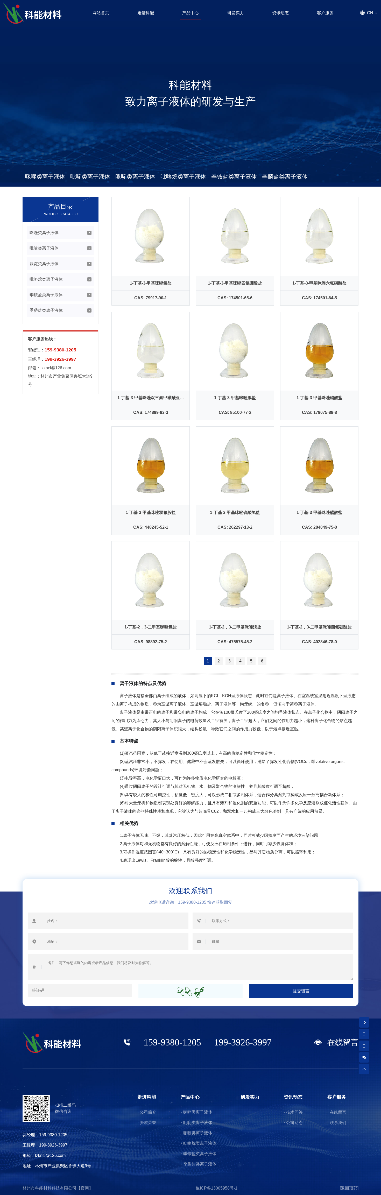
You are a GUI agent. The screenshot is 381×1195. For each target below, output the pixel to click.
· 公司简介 (146, 1112)
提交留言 (301, 991)
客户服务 (336, 1097)
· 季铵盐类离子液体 (198, 1153)
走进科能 (146, 1097)
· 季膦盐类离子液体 (198, 1164)
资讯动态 (293, 1097)
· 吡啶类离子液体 (196, 1122)
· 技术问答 (293, 1112)
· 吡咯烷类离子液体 (198, 1143)
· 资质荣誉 (146, 1122)
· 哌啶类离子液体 (196, 1133)
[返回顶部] (349, 1188)
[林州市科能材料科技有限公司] (32, 13)
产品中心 (190, 1097)
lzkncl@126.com (55, 368)
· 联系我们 (336, 1122)
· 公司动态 (293, 1122)
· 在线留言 (336, 1112)
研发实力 (250, 1097)
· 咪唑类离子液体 (196, 1112)
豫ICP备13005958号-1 (216, 1188)
